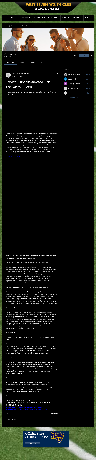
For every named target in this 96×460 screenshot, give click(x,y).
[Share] (57, 74)
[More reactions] (13, 414)
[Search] (75, 55)
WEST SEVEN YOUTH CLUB (48, 4)
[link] (10, 62)
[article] (32, 248)
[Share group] (91, 55)
